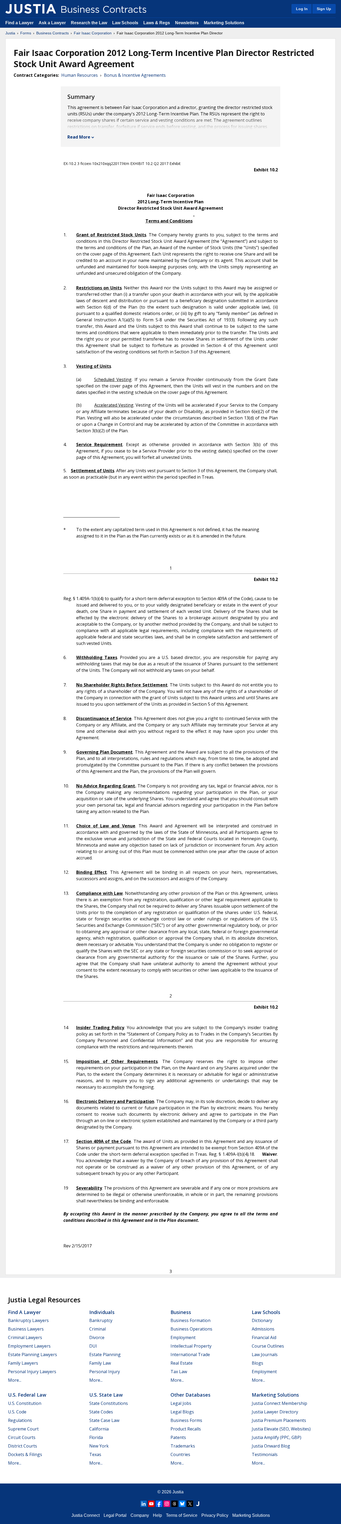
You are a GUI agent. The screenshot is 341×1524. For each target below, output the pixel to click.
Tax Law (178, 1372)
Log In (302, 9)
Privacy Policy (214, 1515)
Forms (25, 33)
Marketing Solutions (224, 23)
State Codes (101, 1412)
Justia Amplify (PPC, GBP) (276, 1437)
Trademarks (182, 1446)
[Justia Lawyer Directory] (197, 1504)
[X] (190, 1504)
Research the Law (89, 23)
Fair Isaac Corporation (93, 33)
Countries (180, 1454)
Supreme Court (23, 1429)
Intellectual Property (191, 1346)
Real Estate (181, 1363)
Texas (95, 1454)
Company (140, 1515)
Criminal (97, 1329)
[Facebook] (159, 1504)
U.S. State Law (106, 1395)
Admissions (263, 1329)
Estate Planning (105, 1354)
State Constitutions (108, 1403)
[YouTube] (151, 1504)
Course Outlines (268, 1346)
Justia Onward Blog (271, 1446)
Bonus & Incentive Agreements (135, 75)
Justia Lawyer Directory (275, 1412)
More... (14, 1380)
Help (157, 1515)
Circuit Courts (21, 1437)
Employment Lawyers (29, 1346)
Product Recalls (185, 1429)
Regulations (20, 1420)
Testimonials (265, 1454)
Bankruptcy (100, 1320)
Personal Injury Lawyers (32, 1372)
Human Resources (79, 75)
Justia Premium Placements (279, 1420)
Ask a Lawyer (53, 23)
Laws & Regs (156, 23)
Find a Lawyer (19, 23)
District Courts (22, 1446)
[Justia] (30, 9)
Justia (10, 33)
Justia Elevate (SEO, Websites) (281, 1429)
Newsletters (187, 23)
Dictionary (262, 1320)
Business (180, 1312)
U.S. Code (17, 1412)
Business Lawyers (26, 1329)
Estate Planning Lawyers (32, 1354)
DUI (93, 1346)
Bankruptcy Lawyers (28, 1320)
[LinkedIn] (143, 1504)
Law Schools (125, 23)
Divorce (96, 1337)
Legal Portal (115, 1515)
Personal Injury (104, 1372)
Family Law (100, 1363)
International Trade (190, 1354)
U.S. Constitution (24, 1403)
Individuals (102, 1312)
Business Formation (190, 1320)
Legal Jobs (180, 1403)
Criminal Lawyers (25, 1337)
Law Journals (265, 1354)
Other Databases (190, 1395)
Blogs (257, 1363)
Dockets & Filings (25, 1454)
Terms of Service (181, 1515)
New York (99, 1446)
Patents (178, 1437)
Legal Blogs (182, 1412)
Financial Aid (264, 1337)
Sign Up (324, 9)
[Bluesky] (182, 1504)
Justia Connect (85, 1515)
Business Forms (186, 1420)
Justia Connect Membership (279, 1403)
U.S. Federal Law (27, 1395)
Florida (96, 1437)
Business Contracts (52, 33)
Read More (78, 137)
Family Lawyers (23, 1363)
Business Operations (191, 1329)
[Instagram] (167, 1504)
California (99, 1429)
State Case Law (104, 1420)
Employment (183, 1337)
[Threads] (174, 1504)
